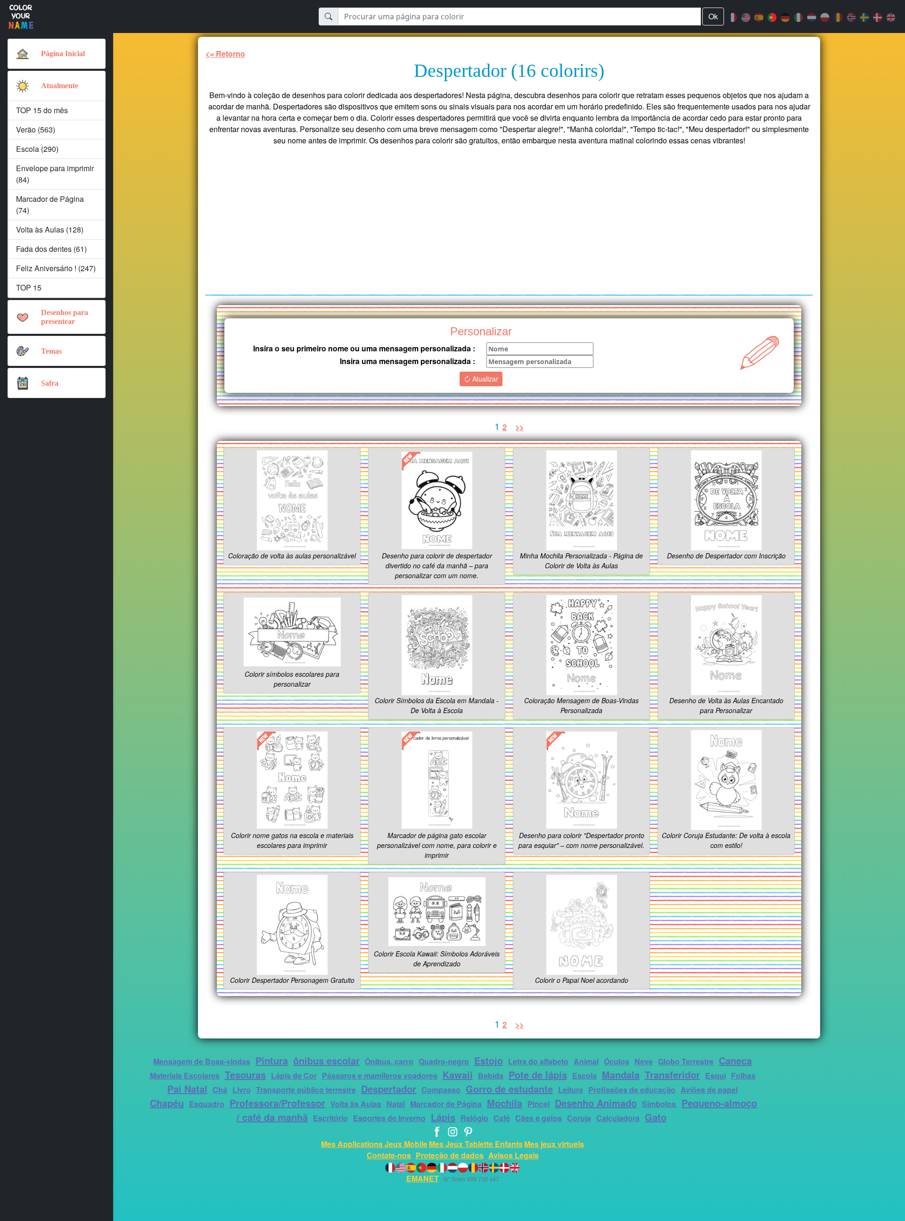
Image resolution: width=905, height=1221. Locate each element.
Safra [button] (49, 383)
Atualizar (484, 378)
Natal (396, 1103)
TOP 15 (28, 287)
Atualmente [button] (59, 86)
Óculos (616, 1061)
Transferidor (672, 1074)
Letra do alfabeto (538, 1061)
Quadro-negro (444, 1061)
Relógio (474, 1118)
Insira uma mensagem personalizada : (407, 361)
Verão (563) (35, 129)
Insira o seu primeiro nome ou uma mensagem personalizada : (364, 348)
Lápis (443, 1117)
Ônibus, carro (389, 1061)
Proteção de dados (450, 1155)
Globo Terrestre (686, 1061)
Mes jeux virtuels (554, 1143)
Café (502, 1118)
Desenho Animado (596, 1103)
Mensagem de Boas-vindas (201, 1061)
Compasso (441, 1089)
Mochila (504, 1103)
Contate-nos (389, 1155)
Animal (586, 1061)
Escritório (330, 1118)
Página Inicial (63, 54)
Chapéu (167, 1103)
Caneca (735, 1060)
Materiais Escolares (185, 1075)
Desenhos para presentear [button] (64, 316)
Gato (655, 1117)
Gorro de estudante (509, 1089)
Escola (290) (37, 148)
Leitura (570, 1089)
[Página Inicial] (23, 54)
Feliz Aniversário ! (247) (56, 268)
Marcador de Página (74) (50, 204)
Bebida (490, 1075)
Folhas (743, 1075)
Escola (584, 1075)
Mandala (621, 1074)
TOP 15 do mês (42, 110)
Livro (241, 1089)
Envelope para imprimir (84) (55, 174)
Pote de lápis (538, 1074)
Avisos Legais (513, 1155)
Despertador (388, 1089)
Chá (220, 1089)
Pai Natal (187, 1089)
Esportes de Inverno (389, 1118)
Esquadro (206, 1103)
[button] (23, 86)
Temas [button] (51, 351)
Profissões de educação (631, 1089)
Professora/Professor (277, 1103)
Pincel (538, 1103)
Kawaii (458, 1074)
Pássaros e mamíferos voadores (379, 1075)
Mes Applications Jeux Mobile (374, 1143)
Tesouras (245, 1074)
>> (519, 427)
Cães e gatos (538, 1118)
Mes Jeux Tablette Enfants (476, 1143)
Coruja (579, 1118)
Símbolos (660, 1103)
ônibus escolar (326, 1060)
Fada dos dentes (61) (51, 248)
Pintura (271, 1060)
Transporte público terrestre (306, 1089)
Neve (643, 1061)
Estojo (488, 1060)
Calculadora (618, 1118)
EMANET (422, 1178)
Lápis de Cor (294, 1075)
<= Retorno (225, 53)
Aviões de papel (709, 1089)
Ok (713, 16)
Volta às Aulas (355, 1103)
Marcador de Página (446, 1103)
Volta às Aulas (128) (49, 229)
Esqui (715, 1075)
